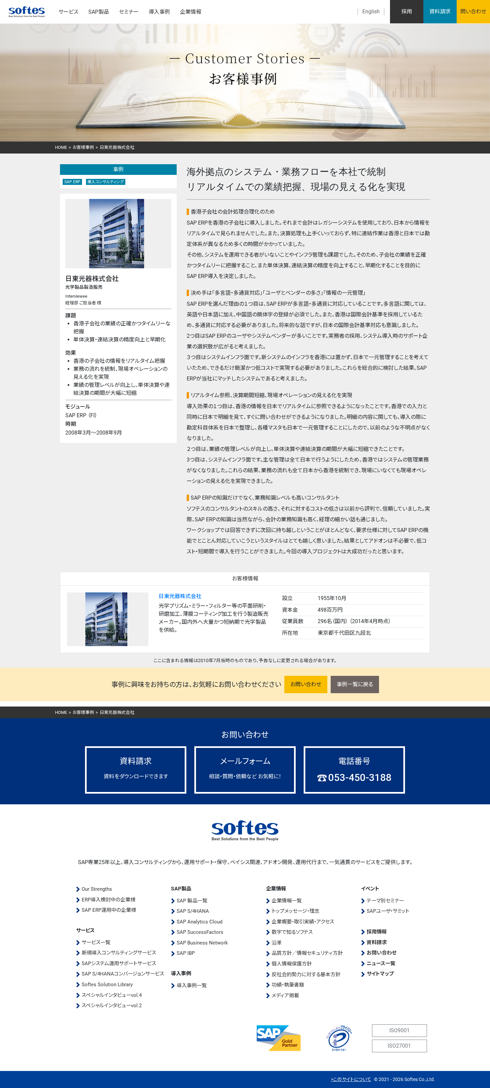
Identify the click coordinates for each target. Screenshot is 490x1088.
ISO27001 (399, 1046)
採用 (406, 11)
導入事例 (159, 12)
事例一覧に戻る (355, 684)
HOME (61, 147)
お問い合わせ (305, 684)
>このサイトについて (351, 1079)
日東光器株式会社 (180, 596)
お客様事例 (83, 147)
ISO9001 (399, 1030)
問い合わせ (473, 11)
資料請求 (440, 11)
